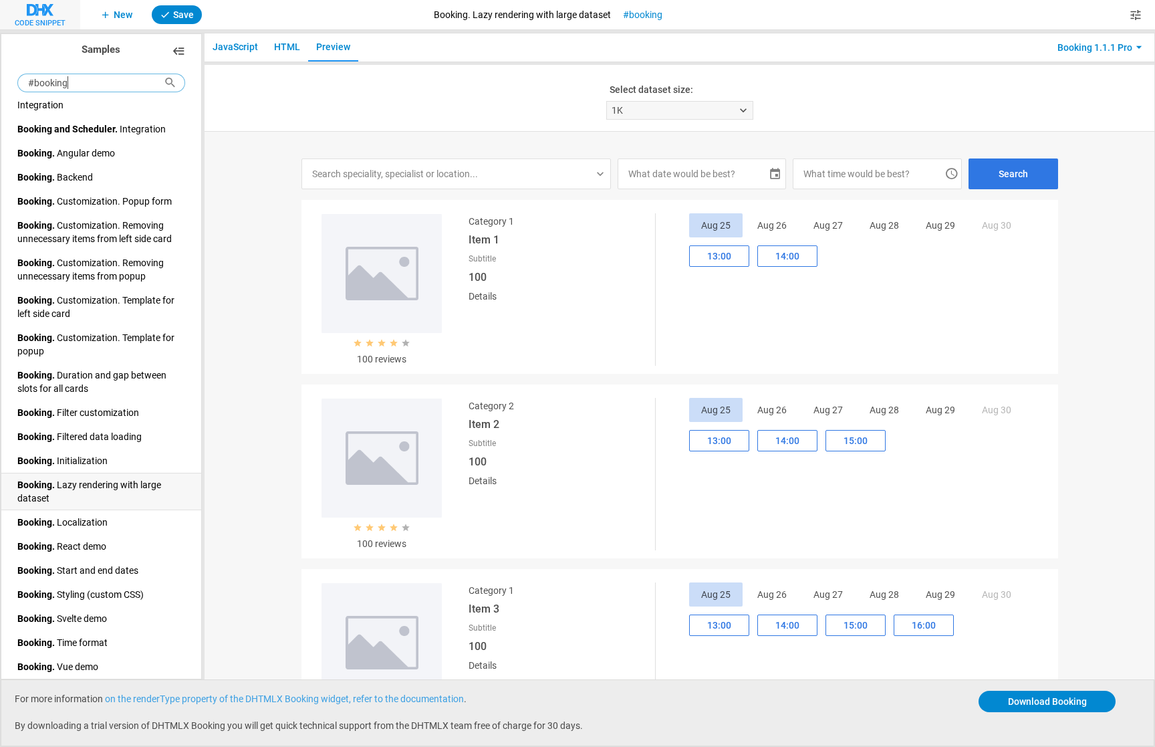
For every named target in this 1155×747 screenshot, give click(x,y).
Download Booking (1047, 701)
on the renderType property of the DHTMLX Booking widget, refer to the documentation (284, 698)
